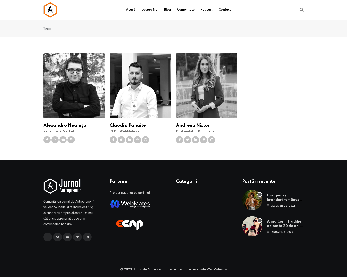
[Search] (302, 9)
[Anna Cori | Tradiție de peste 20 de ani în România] (252, 226)
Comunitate (186, 9)
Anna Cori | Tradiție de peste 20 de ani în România (285, 226)
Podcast (207, 9)
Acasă (130, 9)
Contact (225, 9)
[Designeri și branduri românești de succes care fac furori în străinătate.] (252, 200)
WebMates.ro (217, 269)
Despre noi (149, 9)
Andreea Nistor (193, 125)
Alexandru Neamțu (64, 125)
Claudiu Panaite (128, 125)
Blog (167, 9)
